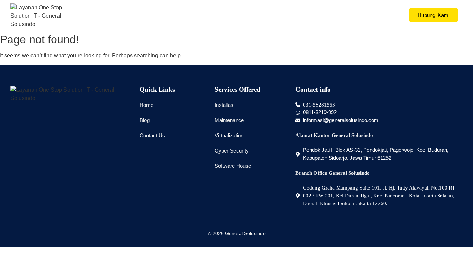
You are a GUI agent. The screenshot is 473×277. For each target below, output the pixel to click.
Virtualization (229, 135)
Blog (145, 120)
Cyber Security (232, 151)
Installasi (224, 105)
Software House (233, 166)
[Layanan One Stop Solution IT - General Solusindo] (38, 15)
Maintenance (229, 120)
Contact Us (152, 135)
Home (146, 105)
